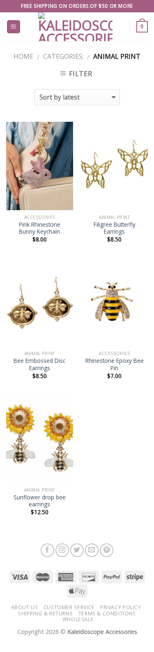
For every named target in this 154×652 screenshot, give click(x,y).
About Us (24, 607)
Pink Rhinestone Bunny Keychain (39, 228)
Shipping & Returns (45, 613)
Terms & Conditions (107, 613)
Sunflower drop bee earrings (40, 501)
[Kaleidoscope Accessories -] (75, 26)
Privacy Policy (120, 607)
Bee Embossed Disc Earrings (39, 364)
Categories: (63, 56)
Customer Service (69, 607)
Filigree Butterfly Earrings (115, 228)
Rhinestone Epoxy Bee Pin (114, 364)
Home (23, 56)
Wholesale (78, 619)
